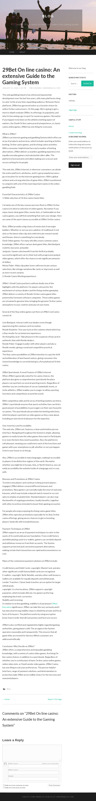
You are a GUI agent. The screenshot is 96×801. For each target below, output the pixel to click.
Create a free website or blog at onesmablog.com (48, 797)
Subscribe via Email (78, 137)
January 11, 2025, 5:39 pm (14, 88)
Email (13, 763)
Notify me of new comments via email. (17, 785)
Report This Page (55, 699)
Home (11, 52)
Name (13, 770)
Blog (48, 16)
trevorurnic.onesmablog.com (44, 88)
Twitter (73, 110)
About (23, 52)
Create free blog (75, 132)
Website (10, 776)
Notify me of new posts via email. (15, 788)
